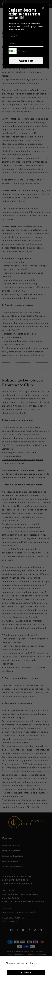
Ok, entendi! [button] (26, 973)
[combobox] (13, 51)
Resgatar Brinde (26, 60)
